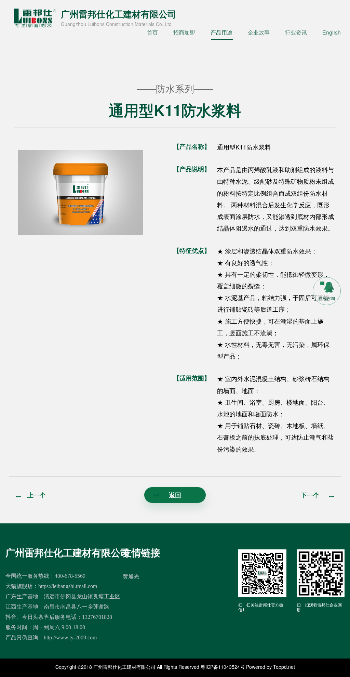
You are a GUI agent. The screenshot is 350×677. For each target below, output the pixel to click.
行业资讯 (296, 32)
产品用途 (221, 32)
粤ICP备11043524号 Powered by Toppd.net (248, 666)
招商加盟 (184, 32)
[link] (326, 291)
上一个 (30, 495)
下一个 (318, 495)
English (331, 32)
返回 (167, 494)
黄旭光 (131, 576)
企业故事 (259, 32)
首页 (152, 32)
